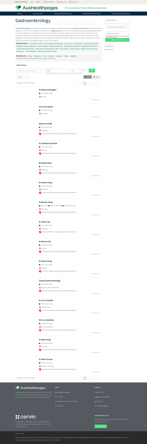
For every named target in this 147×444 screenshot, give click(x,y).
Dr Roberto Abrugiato (47, 90)
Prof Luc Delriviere (46, 320)
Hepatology (78, 43)
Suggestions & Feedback (102, 397)
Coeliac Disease (42, 46)
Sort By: (20, 75)
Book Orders (98, 401)
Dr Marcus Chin (45, 241)
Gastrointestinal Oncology (47, 51)
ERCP (41, 43)
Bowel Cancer (75, 49)
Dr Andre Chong (45, 261)
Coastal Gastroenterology (49, 280)
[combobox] (30, 71)
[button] (23, 77)
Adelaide (73, 56)
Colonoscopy (33, 43)
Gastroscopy (69, 43)
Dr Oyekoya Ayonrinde (48, 143)
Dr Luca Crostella (46, 300)
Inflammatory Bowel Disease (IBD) (47, 49)
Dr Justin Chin (44, 222)
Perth (45, 56)
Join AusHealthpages (101, 406)
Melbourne (37, 56)
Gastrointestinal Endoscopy (53, 43)
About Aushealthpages (62, 392)
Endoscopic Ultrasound (72, 46)
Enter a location (50, 69)
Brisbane (51, 56)
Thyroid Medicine (31, 51)
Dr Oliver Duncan (46, 359)
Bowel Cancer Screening (89, 49)
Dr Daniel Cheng (45, 182)
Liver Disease (64, 49)
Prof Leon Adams (46, 106)
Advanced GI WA (45, 123)
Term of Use (59, 397)
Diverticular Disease (56, 46)
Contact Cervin (99, 392)
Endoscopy (20, 51)
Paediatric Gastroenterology (26, 46)
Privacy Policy (59, 406)
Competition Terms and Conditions (66, 401)
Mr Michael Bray (45, 163)
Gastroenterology (46, 93)
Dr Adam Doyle (45, 339)
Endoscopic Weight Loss (89, 46)
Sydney (30, 56)
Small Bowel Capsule (91, 43)
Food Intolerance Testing (25, 49)
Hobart (66, 56)
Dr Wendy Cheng (45, 202)
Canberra (59, 56)
